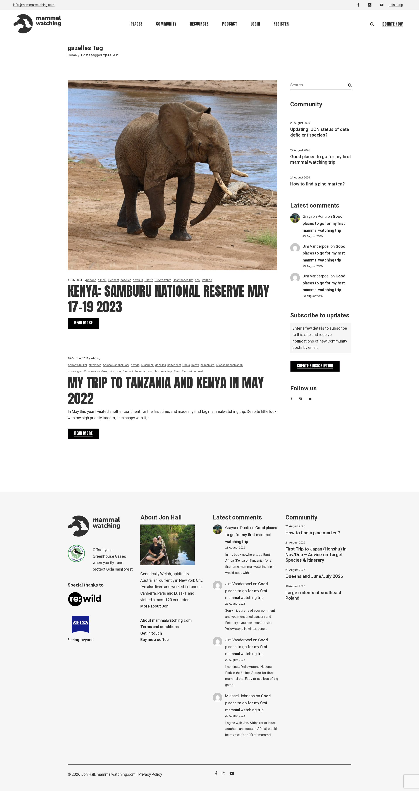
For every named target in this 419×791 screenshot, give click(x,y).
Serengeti (140, 371)
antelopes (95, 365)
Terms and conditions (159, 627)
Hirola (186, 365)
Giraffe (148, 280)
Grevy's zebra (163, 280)
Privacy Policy (150, 774)
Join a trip (396, 4)
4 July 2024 (75, 280)
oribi (111, 371)
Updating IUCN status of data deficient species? (319, 132)
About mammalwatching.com (166, 620)
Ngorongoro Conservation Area (87, 371)
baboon (91, 280)
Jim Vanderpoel (316, 246)
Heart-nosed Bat (183, 280)
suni (150, 371)
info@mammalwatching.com (34, 4)
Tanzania (160, 371)
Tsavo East (180, 371)
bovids (135, 365)
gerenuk (138, 280)
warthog (207, 280)
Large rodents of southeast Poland (313, 595)
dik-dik (102, 280)
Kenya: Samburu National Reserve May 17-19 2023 (168, 299)
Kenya (195, 365)
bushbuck (147, 365)
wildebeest (196, 371)
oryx (197, 280)
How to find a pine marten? (317, 184)
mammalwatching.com (116, 774)
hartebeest (174, 365)
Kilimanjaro (208, 365)
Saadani (128, 371)
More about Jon (154, 606)
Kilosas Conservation (229, 365)
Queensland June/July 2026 (314, 576)
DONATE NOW (392, 24)
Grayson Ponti (315, 216)
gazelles (125, 280)
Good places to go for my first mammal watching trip (320, 159)
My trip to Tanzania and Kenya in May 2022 (166, 390)
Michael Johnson (240, 696)
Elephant (113, 280)
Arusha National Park (116, 365)
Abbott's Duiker (77, 365)
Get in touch (151, 633)
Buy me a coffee (154, 639)
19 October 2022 (78, 358)
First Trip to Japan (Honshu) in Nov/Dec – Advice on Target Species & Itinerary (316, 554)
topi (169, 371)
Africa (95, 358)
